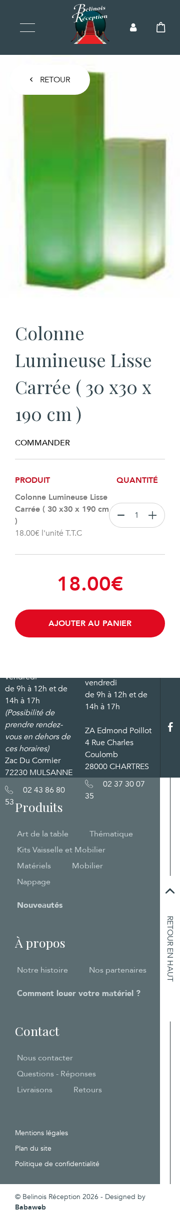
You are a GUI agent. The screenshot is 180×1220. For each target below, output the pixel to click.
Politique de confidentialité (57, 1164)
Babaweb (30, 1207)
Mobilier (87, 865)
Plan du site (33, 1148)
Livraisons (34, 1089)
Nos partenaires (117, 970)
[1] (154, 515)
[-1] (118, 515)
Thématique (111, 833)
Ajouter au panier (90, 623)
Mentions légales (41, 1133)
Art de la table (42, 833)
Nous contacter (45, 1057)
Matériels (34, 865)
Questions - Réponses (56, 1073)
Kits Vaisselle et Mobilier (61, 849)
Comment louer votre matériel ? (78, 993)
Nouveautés (39, 905)
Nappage (33, 881)
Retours (88, 1089)
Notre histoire (42, 970)
